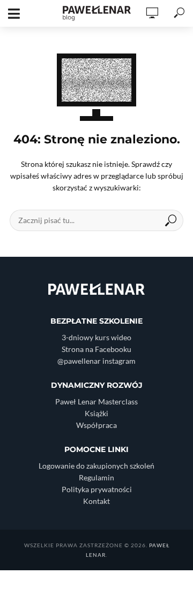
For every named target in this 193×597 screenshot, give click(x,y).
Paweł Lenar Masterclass (96, 401)
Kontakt (96, 501)
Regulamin (96, 477)
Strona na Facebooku (96, 349)
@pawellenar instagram (96, 360)
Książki (96, 413)
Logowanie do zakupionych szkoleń (96, 465)
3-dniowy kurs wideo (96, 337)
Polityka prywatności (97, 489)
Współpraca (96, 425)
